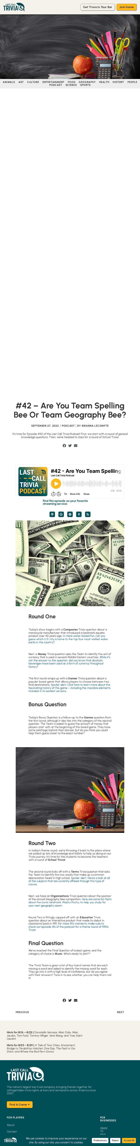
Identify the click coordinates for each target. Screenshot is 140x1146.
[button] (64, 445)
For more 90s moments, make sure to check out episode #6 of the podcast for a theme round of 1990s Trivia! (68, 926)
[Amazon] (79, 514)
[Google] (61, 514)
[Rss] (87, 514)
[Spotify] (70, 514)
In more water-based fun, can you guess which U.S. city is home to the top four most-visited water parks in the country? (68, 639)
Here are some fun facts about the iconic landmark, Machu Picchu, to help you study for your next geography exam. (70, 902)
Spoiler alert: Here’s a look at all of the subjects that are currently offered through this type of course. (69, 881)
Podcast (68, 425)
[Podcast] (52, 514)
